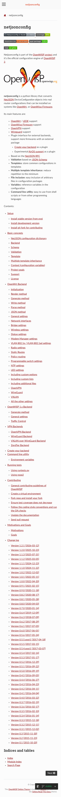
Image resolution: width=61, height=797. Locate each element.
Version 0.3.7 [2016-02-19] (25, 702)
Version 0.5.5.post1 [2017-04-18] (28, 639)
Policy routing (18, 357)
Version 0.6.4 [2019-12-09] (25, 613)
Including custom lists (22, 379)
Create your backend (18, 451)
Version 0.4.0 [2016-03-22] (25, 698)
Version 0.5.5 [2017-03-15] (25, 644)
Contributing (14, 480)
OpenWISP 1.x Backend (19, 407)
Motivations (17, 530)
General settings (19, 316)
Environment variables (22, 459)
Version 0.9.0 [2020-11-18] (25, 590)
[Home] (5, 15)
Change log (13, 540)
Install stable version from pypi (27, 219)
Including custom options (24, 374)
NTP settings (17, 365)
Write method (18, 303)
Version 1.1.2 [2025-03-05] (25, 559)
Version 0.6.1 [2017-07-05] (25, 626)
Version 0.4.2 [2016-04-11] (25, 689)
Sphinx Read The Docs (41, 792)
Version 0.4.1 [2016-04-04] (25, 693)
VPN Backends (15, 426)
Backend (15, 243)
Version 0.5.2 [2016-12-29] (25, 662)
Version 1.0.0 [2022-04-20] (25, 581)
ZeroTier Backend (20, 445)
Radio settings (18, 348)
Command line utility (18, 454)
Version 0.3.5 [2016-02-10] (25, 711)
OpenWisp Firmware (41, 107)
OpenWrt (22, 107)
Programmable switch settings (26, 361)
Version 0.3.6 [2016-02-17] (25, 707)
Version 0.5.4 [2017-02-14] (25, 653)
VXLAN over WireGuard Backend (28, 441)
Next (50, 773)
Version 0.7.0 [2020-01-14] (25, 608)
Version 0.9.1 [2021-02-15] (25, 586)
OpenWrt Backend (17, 284)
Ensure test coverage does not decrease (31, 502)
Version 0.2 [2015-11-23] (24, 738)
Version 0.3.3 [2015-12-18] (25, 720)
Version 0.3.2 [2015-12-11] (25, 725)
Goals (14, 535)
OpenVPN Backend (21, 432)
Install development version (25, 223)
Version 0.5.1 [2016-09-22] (25, 666)
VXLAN (15, 397)
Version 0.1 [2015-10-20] (24, 742)
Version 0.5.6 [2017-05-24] (25, 635)
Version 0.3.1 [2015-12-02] (25, 729)
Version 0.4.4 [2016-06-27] (25, 680)
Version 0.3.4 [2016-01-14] (25, 716)
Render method (19, 294)
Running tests (14, 465)
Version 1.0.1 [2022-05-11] (25, 577)
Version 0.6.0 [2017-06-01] (25, 631)
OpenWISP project (42, 55)
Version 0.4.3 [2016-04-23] (25, 684)
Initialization (17, 289)
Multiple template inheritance (26, 261)
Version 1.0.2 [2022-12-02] (25, 572)
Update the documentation (25, 515)
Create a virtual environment (26, 494)
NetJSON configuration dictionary (28, 238)
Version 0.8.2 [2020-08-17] (25, 595)
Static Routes (18, 352)
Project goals (17, 270)
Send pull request (20, 519)
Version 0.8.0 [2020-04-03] (25, 604)
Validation (16, 252)
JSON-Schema (39, 160)
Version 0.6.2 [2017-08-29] (25, 622)
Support (15, 274)
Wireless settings (20, 330)
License (15, 279)
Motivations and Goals (19, 525)
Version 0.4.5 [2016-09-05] (25, 675)
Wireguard (16, 132)
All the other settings (22, 401)
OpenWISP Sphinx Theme (19, 789)
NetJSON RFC (32, 156)
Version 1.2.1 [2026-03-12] (25, 545)
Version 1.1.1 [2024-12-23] (25, 563)
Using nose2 (17, 475)
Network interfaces (21, 321)
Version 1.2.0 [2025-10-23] (25, 550)
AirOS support (36, 151)
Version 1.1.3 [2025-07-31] (25, 554)
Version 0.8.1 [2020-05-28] (25, 599)
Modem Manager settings (24, 339)
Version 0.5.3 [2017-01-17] (25, 657)
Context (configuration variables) (28, 265)
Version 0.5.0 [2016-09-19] (25, 671)
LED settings (17, 370)
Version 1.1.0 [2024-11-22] (25, 568)
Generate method (20, 298)
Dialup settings (18, 334)
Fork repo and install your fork (26, 498)
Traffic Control (18, 421)
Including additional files (23, 383)
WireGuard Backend (21, 436)
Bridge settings (18, 325)
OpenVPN (16, 128)
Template (15, 256)
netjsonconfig (32, 4)
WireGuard (17, 392)
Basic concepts (15, 233)
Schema (15, 247)
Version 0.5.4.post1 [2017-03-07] (28, 648)
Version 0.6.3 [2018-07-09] (25, 617)
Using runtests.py (20, 470)
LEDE (26, 121)
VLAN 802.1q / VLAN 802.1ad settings (31, 343)
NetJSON (9, 100)
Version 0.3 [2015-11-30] (24, 734)
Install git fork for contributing (26, 228)
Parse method (18, 307)
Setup (10, 213)
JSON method (18, 312)
